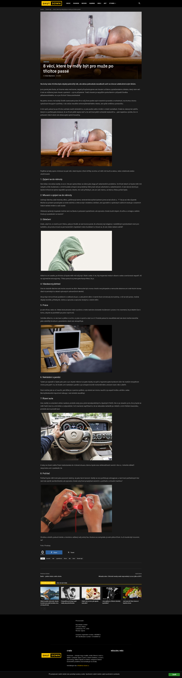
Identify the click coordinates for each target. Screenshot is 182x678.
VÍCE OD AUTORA (62, 583)
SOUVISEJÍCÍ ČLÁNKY (48, 583)
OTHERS (112, 3)
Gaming (92, 3)
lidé (53, 558)
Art (105, 3)
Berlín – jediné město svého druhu (51, 576)
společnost (59, 558)
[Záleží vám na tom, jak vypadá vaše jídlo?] (91, 593)
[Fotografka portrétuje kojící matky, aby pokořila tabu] (70, 593)
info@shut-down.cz (83, 665)
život (74, 558)
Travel (42, 598)
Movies (84, 3)
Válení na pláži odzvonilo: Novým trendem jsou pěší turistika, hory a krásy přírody (49, 603)
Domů (42, 9)
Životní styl (48, 9)
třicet (65, 558)
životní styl (79, 558)
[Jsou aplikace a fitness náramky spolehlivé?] (111, 593)
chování (48, 558)
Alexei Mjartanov (50, 75)
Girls (99, 3)
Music (68, 3)
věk (70, 558)
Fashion (76, 3)
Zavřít (174, 674)
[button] (139, 3)
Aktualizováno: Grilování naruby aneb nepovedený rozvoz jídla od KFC (120, 576)
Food (83, 598)
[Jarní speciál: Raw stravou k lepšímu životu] (132, 593)
